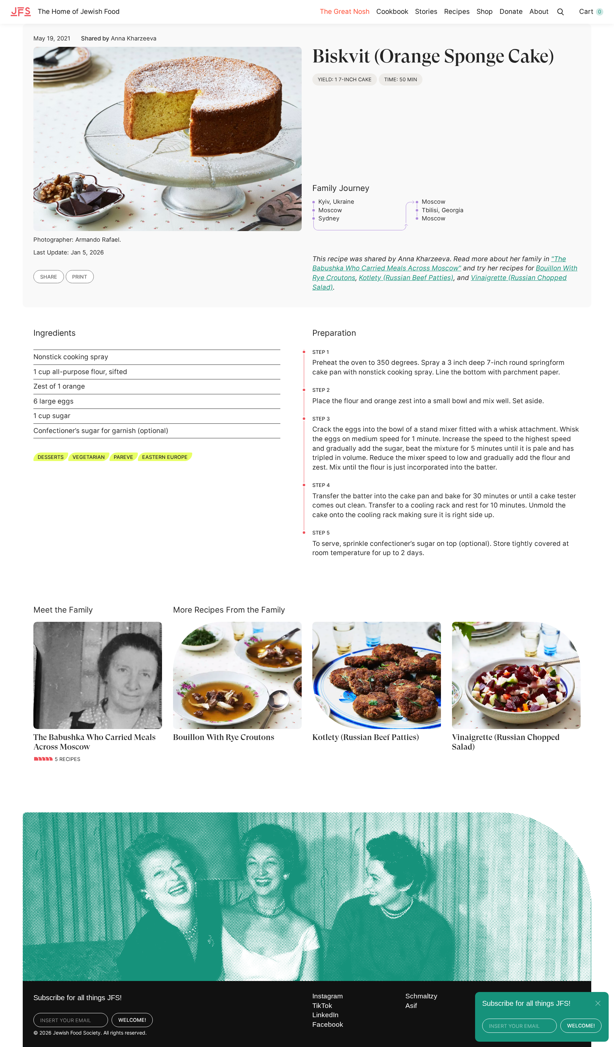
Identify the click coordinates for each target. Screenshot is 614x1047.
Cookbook (392, 11)
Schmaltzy (421, 996)
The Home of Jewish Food (79, 11)
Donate (511, 11)
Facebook (327, 1024)
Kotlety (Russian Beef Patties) (406, 278)
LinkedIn (325, 1015)
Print (79, 277)
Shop (484, 11)
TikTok (322, 1005)
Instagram (327, 996)
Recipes (457, 11)
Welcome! (132, 1020)
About (539, 11)
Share (48, 277)
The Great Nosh (345, 11)
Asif (411, 1005)
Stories (426, 11)
